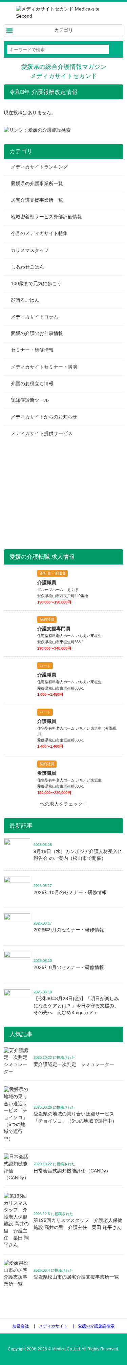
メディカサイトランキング (39, 167)
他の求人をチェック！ (63, 804)
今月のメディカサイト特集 (39, 233)
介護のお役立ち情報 (32, 383)
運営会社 (21, 1326)
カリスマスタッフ (30, 250)
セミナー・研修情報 (32, 350)
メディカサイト (53, 1326)
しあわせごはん (27, 267)
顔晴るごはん (25, 300)
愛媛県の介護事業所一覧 (37, 183)
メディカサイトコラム (34, 316)
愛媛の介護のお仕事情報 (37, 333)
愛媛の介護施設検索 (96, 1326)
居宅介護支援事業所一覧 (37, 200)
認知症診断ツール (30, 400)
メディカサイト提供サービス (41, 433)
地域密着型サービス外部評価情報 (46, 216)
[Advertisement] (54, 494)
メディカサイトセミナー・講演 (44, 367)
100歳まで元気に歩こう (36, 283)
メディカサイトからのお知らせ (44, 416)
